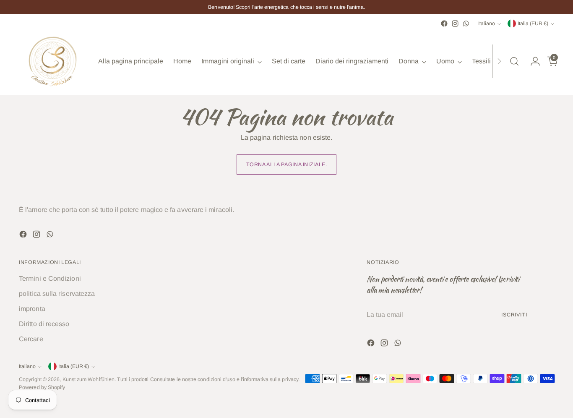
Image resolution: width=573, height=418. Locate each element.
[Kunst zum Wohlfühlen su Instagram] (455, 23)
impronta (32, 308)
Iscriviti (514, 315)
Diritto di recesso (44, 323)
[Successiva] (499, 61)
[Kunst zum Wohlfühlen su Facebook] (444, 23)
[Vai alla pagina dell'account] (532, 61)
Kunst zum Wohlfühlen (89, 379)
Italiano (486, 23)
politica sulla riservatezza (57, 293)
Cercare (31, 338)
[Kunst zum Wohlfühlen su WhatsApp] (466, 23)
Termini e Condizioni (50, 278)
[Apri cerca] (514, 61)
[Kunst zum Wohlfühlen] (52, 61)
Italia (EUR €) (533, 23)
